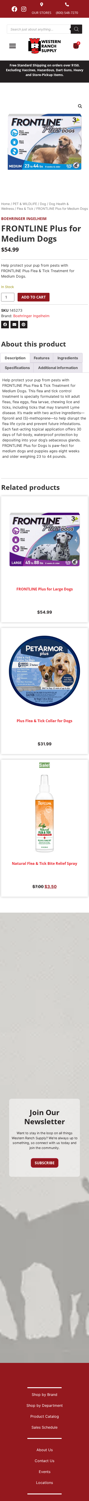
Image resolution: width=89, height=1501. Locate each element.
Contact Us (44, 1460)
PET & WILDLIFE (25, 204)
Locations (44, 1482)
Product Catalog (44, 1416)
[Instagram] (23, 8)
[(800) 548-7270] (67, 4)
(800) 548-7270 (67, 12)
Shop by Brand (44, 1394)
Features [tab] (42, 358)
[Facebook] (14, 8)
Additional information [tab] (58, 367)
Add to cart (33, 297)
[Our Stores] (42, 4)
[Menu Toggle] (12, 46)
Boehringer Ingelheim (24, 218)
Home (5, 204)
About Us (45, 1450)
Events (44, 1471)
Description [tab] (15, 358)
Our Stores (41, 12)
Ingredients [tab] (68, 358)
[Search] (76, 29)
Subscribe (45, 1162)
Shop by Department (44, 1405)
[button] (80, 106)
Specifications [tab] (17, 367)
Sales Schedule (44, 1427)
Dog (43, 204)
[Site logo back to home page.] (44, 46)
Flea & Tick (25, 208)
